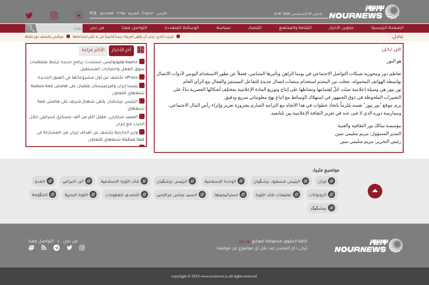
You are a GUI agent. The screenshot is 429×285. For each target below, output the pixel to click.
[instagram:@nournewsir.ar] (82, 248)
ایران (322, 182)
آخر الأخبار (121, 50)
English (148, 14)
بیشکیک (319, 209)
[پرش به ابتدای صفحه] (375, 191)
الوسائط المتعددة (182, 28)
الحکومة (40, 195)
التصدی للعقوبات (122, 195)
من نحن (97, 28)
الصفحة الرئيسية (388, 28)
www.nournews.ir (213, 276)
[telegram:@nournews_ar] (56, 248)
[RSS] (43, 248)
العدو (40, 182)
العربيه (133, 14)
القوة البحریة (76, 195)
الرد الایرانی (73, 182)
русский (107, 14)
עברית (120, 14)
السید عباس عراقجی (177, 195)
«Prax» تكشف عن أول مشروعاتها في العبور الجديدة (88, 78)
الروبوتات (318, 195)
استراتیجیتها (226, 195)
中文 (93, 14)
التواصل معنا (134, 28)
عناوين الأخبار (341, 28)
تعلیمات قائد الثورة (273, 195)
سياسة (224, 28)
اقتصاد (254, 28)
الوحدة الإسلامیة (220, 182)
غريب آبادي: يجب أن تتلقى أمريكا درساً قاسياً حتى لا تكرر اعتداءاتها (127, 37)
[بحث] (31, 29)
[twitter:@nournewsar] (69, 248)
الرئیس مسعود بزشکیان (277, 182)
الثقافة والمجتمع (295, 28)
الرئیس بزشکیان (171, 182)
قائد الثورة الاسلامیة (120, 182)
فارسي (161, 14)
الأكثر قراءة (93, 50)
